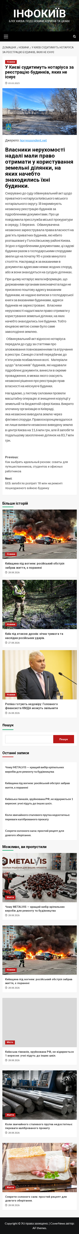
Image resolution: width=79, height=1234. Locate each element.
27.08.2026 (14, 643)
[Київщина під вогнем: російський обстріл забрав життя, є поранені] (39, 534)
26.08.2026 (14, 713)
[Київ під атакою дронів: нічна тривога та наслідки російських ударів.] (39, 604)
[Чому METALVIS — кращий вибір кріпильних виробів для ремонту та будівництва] (39, 877)
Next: (33, 483)
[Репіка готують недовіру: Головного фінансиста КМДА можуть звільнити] (39, 674)
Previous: (36, 464)
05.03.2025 (14, 83)
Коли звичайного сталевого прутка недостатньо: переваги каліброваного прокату (37, 817)
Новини (11, 62)
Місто (10, 1042)
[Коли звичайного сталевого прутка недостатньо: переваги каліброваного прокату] (39, 1095)
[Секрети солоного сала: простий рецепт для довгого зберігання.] (39, 1167)
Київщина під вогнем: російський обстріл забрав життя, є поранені (37, 785)
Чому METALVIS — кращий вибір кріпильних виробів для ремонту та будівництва (34, 769)
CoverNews (57, 1223)
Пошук (8, 725)
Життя (10, 897)
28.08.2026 (14, 572)
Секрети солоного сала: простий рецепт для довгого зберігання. (34, 833)
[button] (6, 36)
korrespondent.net (33, 140)
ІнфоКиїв (39, 13)
